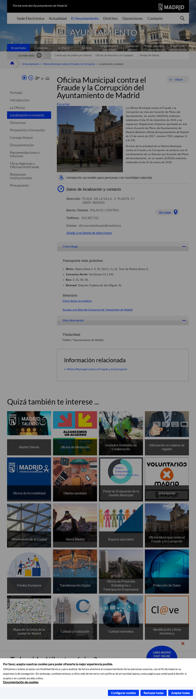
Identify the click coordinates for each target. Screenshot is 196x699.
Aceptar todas (180, 693)
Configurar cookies (123, 693)
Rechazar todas (154, 693)
